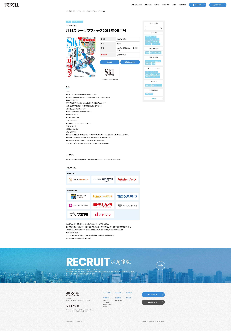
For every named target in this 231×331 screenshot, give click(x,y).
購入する (109, 62)
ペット (153, 63)
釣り (151, 52)
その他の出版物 (154, 90)
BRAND (156, 5)
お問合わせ (153, 295)
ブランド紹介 (107, 293)
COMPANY (165, 5)
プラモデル (148, 74)
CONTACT (182, 5)
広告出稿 (198, 5)
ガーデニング (159, 85)
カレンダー (154, 82)
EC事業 (105, 306)
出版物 (70, 11)
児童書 (151, 94)
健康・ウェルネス (153, 57)
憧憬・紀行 (148, 85)
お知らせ (128, 298)
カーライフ (154, 33)
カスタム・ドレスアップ (151, 36)
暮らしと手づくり (156, 74)
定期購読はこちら (130, 62)
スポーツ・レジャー (77, 11)
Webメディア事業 (107, 304)
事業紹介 (106, 298)
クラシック (148, 41)
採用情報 (129, 293)
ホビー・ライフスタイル (154, 68)
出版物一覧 (154, 302)
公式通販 (218, 5)
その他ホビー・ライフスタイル (152, 77)
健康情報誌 (157, 61)
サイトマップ (79, 321)
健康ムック (148, 63)
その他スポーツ (157, 52)
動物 (153, 85)
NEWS (174, 5)
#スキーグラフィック (71, 25)
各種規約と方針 (69, 321)
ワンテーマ (148, 44)
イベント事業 (106, 302)
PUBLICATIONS (137, 5)
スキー (84, 11)
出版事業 (105, 300)
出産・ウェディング (150, 72)
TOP (67, 11)
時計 (156, 72)
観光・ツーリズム (149, 61)
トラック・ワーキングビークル (152, 39)
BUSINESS (148, 5)
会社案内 (118, 298)
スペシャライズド (156, 44)
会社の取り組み (118, 300)
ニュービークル (155, 41)
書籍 (147, 94)
